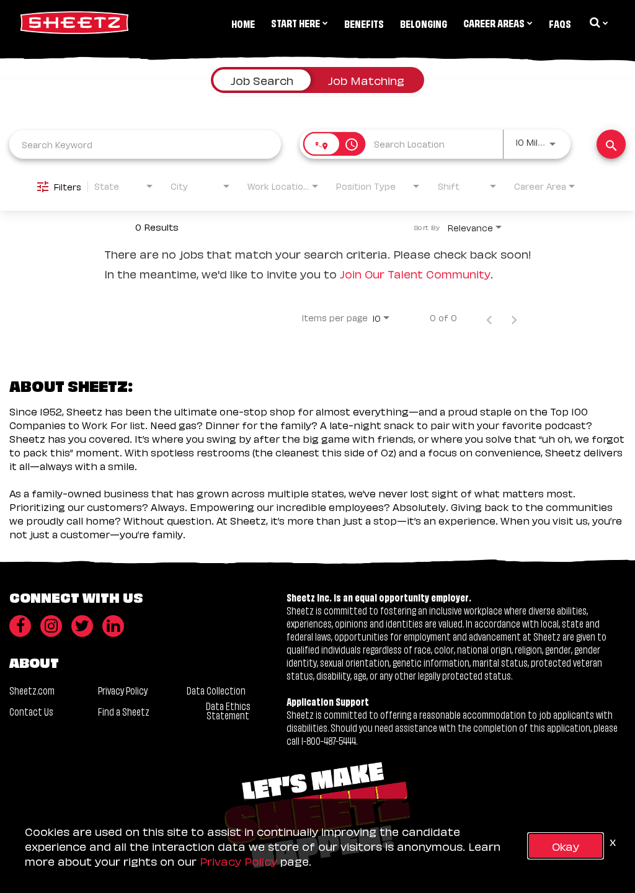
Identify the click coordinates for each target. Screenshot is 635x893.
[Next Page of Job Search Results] (514, 317)
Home (243, 23)
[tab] (262, 80)
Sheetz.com (32, 690)
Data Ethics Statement (228, 710)
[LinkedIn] (113, 626)
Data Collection (216, 690)
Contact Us (31, 711)
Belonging (423, 23)
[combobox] (145, 144)
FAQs (560, 23)
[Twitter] (82, 626)
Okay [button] (565, 845)
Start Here (295, 22)
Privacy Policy (123, 690)
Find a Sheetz (123, 711)
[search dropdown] (597, 22)
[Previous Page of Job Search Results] (489, 317)
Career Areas (494, 22)
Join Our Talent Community (415, 273)
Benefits (364, 23)
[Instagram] (51, 626)
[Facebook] (20, 626)
